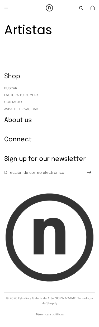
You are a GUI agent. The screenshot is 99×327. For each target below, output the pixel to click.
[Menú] (6, 8)
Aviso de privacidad (21, 109)
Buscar (10, 88)
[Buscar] (81, 8)
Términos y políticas (50, 314)
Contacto (13, 102)
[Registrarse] (89, 172)
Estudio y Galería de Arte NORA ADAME (47, 298)
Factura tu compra (21, 95)
